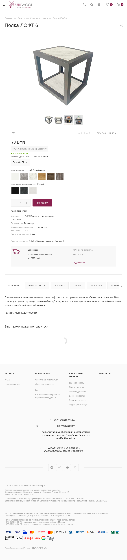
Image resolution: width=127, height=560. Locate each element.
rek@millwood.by (65, 438)
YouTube (67, 467)
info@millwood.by (66, 425)
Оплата (77, 286)
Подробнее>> (79, 262)
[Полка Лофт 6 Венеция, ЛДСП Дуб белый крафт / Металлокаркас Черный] (63, 74)
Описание (14, 286)
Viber (75, 467)
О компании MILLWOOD (46, 380)
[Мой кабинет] (99, 5)
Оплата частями (76, 387)
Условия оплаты (76, 383)
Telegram (59, 467)
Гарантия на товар (77, 400)
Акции (7, 380)
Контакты (105, 373)
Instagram (51, 467)
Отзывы (115, 286)
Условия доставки (77, 391)
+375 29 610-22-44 (64, 420)
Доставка (60, 286)
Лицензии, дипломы (44, 384)
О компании (42, 373)
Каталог (10, 373)
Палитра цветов (36, 286)
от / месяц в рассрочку (29, 149)
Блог (37, 390)
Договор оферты (77, 396)
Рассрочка (96, 286)
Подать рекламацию (78, 404)
